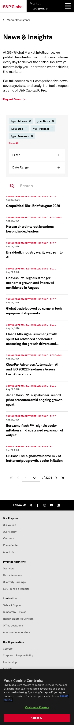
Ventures (8, 538)
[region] (37, 697)
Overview (8, 568)
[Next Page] (56, 478)
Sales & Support (13, 605)
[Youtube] (51, 505)
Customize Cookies (37, 707)
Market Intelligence (18, 20)
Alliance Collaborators (16, 632)
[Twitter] (31, 505)
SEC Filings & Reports (16, 588)
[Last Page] (63, 478)
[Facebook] (38, 505)
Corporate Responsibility (18, 655)
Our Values (9, 525)
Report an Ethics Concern (18, 618)
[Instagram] (45, 505)
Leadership (10, 662)
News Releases (12, 575)
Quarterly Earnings (14, 582)
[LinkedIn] (58, 505)
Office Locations (13, 625)
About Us (8, 552)
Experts (7, 669)
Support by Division (14, 612)
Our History (10, 531)
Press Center (11, 545)
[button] (30, 120)
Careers (8, 648)
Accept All (37, 718)
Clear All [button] (14, 143)
